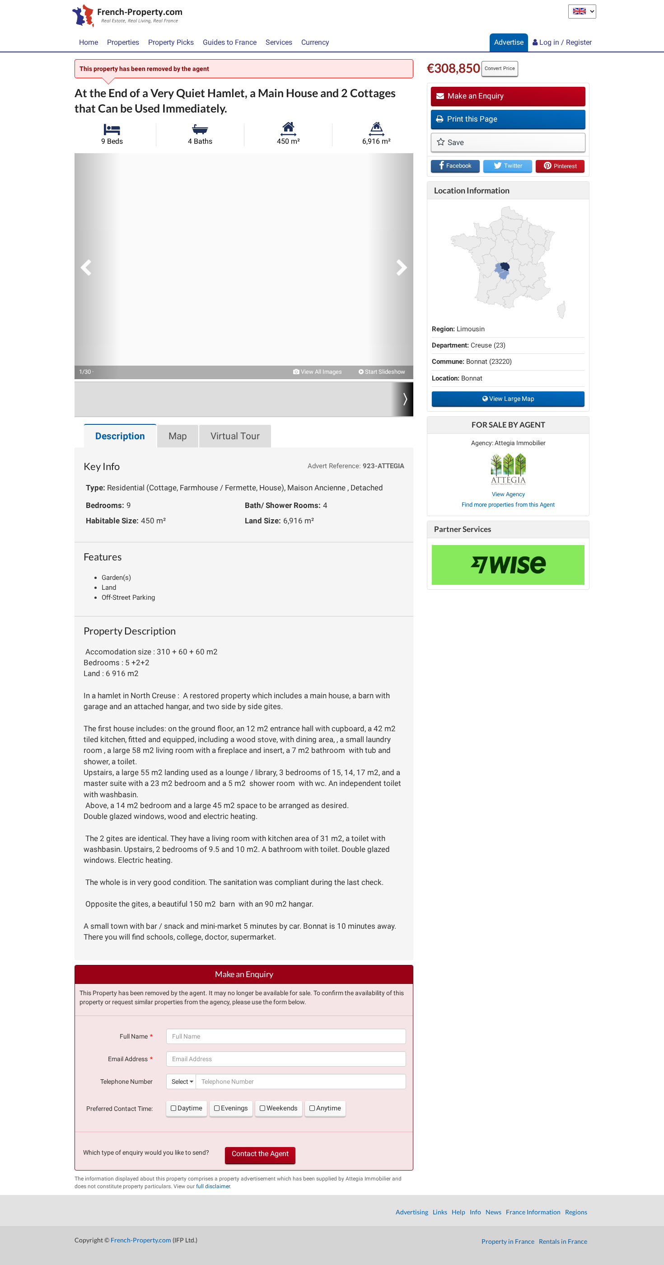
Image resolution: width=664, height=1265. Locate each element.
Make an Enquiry (475, 95)
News (493, 1212)
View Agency (508, 494)
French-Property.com (141, 1240)
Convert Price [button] (500, 68)
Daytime (190, 1108)
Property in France (508, 1241)
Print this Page (471, 118)
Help (458, 1212)
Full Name (134, 1036)
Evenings (234, 1108)
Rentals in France (563, 1241)
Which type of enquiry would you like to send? (146, 1152)
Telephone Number (126, 1081)
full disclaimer (213, 1186)
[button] (97, 266)
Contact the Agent (260, 1153)
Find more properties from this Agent (508, 504)
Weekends (282, 1108)
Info (475, 1212)
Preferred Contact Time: (119, 1108)
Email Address (128, 1059)
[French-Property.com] (125, 16)
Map (177, 436)
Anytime (328, 1108)
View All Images (320, 371)
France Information (533, 1212)
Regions (576, 1212)
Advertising (412, 1212)
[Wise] (508, 565)
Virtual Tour (235, 436)
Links (440, 1212)
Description (120, 436)
